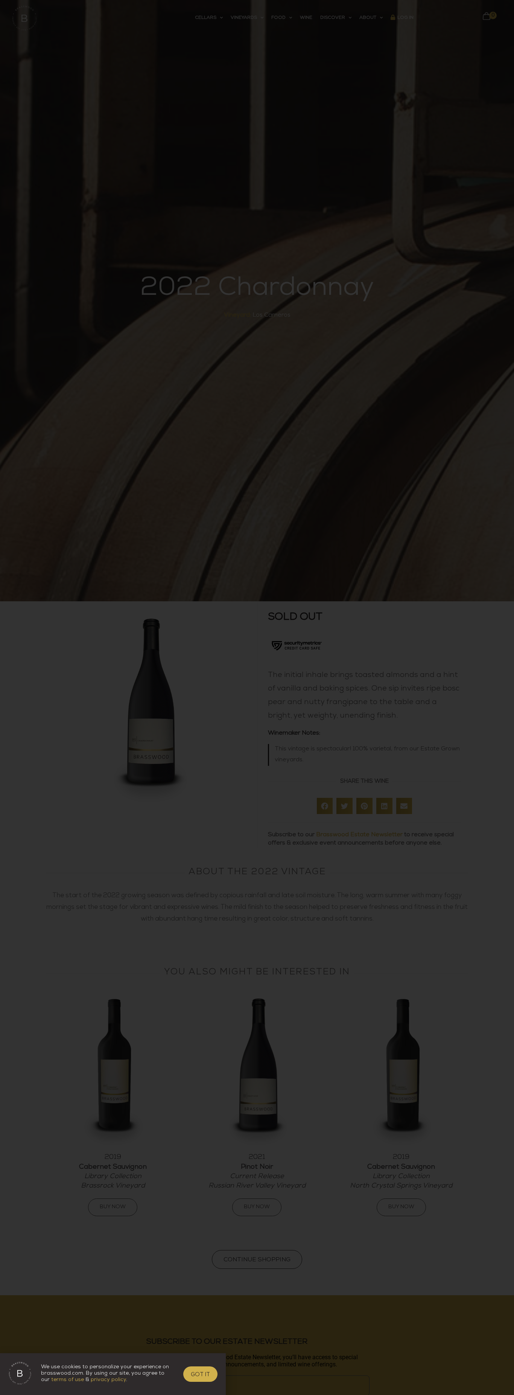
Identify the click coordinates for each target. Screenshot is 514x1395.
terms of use (67, 1380)
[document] (257, 697)
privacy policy (108, 1380)
